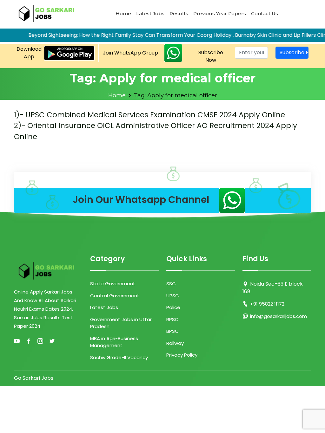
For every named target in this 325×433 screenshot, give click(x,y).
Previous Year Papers (219, 13)
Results (178, 13)
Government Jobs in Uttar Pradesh (121, 323)
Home (123, 13)
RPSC (172, 319)
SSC (171, 283)
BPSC (172, 331)
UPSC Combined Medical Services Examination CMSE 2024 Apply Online (149, 115)
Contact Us (264, 13)
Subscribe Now (210, 56)
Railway (175, 343)
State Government (112, 283)
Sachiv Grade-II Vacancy (119, 357)
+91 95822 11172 (267, 304)
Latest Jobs (150, 13)
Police (173, 307)
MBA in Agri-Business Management (114, 342)
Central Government (114, 295)
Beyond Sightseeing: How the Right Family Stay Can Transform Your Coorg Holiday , (124, 35)
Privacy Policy (181, 355)
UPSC (172, 295)
